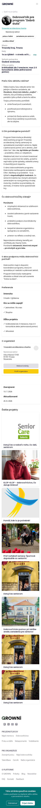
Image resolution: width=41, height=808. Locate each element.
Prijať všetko (27, 803)
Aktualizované (10, 396)
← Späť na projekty (9, 11)
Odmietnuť (12, 803)
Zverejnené (9, 387)
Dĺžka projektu (10, 319)
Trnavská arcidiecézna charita (14, 28)
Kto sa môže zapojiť (13, 303)
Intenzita (8, 293)
